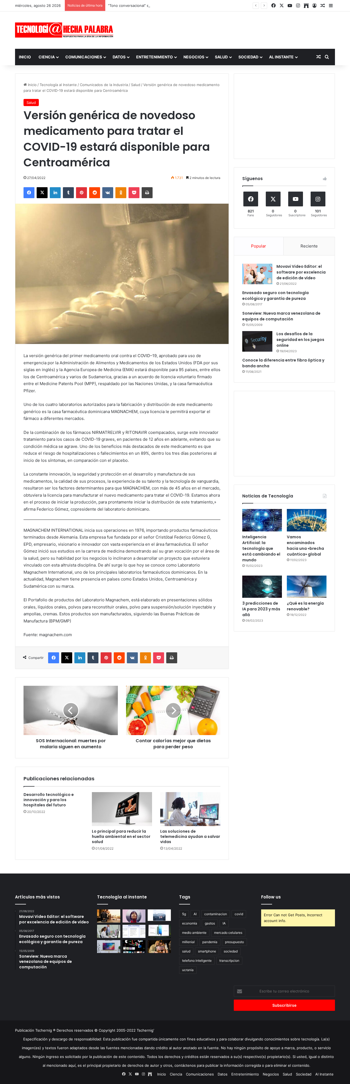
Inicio (25, 57)
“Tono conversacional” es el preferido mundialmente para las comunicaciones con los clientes (188, 5)
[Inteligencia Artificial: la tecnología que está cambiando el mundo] (262, 520)
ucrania (188, 970)
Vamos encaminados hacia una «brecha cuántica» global (305, 545)
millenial (188, 942)
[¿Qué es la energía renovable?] (306, 587)
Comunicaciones (83, 57)
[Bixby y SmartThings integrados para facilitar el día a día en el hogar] (134, 931)
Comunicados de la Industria (104, 84)
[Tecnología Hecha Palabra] (65, 30)
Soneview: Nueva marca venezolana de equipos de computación (281, 316)
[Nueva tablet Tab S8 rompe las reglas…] (159, 946)
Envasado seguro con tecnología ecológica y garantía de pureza (275, 295)
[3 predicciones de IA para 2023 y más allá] (262, 587)
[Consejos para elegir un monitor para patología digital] (108, 931)
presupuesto (234, 942)
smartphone (207, 951)
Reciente (309, 246)
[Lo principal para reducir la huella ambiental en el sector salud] (122, 809)
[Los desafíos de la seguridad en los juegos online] (257, 341)
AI (195, 914)
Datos (119, 57)
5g (184, 914)
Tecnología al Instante (58, 84)
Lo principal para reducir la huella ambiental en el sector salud (121, 836)
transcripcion (229, 960)
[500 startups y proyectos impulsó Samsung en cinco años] (134, 946)
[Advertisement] (229, 29)
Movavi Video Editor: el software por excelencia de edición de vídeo (301, 272)
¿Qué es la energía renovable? (305, 606)
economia (189, 923)
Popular (258, 246)
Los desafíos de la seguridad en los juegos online (300, 339)
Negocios (193, 57)
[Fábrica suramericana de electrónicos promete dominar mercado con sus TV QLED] (108, 946)
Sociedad (248, 57)
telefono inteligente (197, 960)
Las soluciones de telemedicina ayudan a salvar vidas (190, 836)
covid (239, 914)
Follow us (271, 897)
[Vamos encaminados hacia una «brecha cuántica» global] (306, 520)
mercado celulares (228, 933)
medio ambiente (194, 933)
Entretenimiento (154, 57)
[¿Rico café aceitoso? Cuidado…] (108, 916)
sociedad (231, 951)
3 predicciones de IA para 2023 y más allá (261, 609)
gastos (210, 923)
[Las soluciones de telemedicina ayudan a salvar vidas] (190, 809)
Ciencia (47, 57)
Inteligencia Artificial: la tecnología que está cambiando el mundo (261, 548)
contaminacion (215, 914)
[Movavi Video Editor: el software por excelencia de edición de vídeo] (257, 274)
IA (224, 923)
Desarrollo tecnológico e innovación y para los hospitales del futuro (49, 800)
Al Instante (281, 57)
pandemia (209, 942)
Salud (221, 57)
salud (186, 951)
